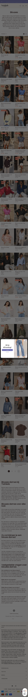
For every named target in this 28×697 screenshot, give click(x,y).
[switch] (25, 694)
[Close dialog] (26, 340)
